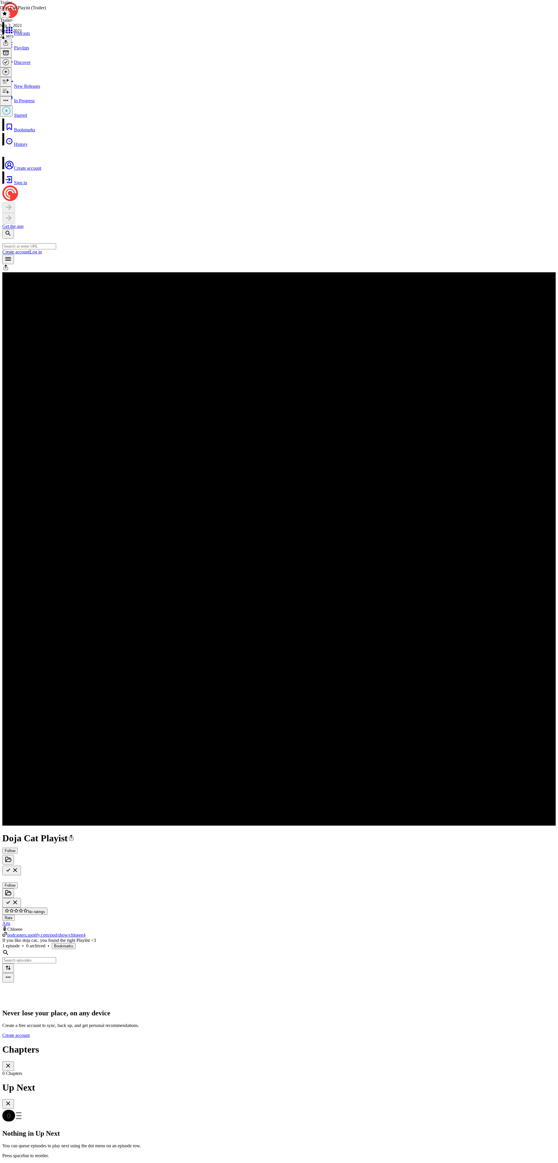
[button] (279, 125)
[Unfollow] (11, 870)
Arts (6, 923)
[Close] (8, 1066)
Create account (16, 251)
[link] (279, 58)
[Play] (6, 111)
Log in (36, 251)
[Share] (6, 43)
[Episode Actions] (6, 101)
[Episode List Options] (8, 978)
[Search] (8, 234)
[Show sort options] (8, 968)
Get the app (13, 226)
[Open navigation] (8, 259)
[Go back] (8, 207)
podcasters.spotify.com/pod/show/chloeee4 (46, 935)
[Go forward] (8, 218)
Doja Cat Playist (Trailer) (23, 7)
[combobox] (29, 246)
